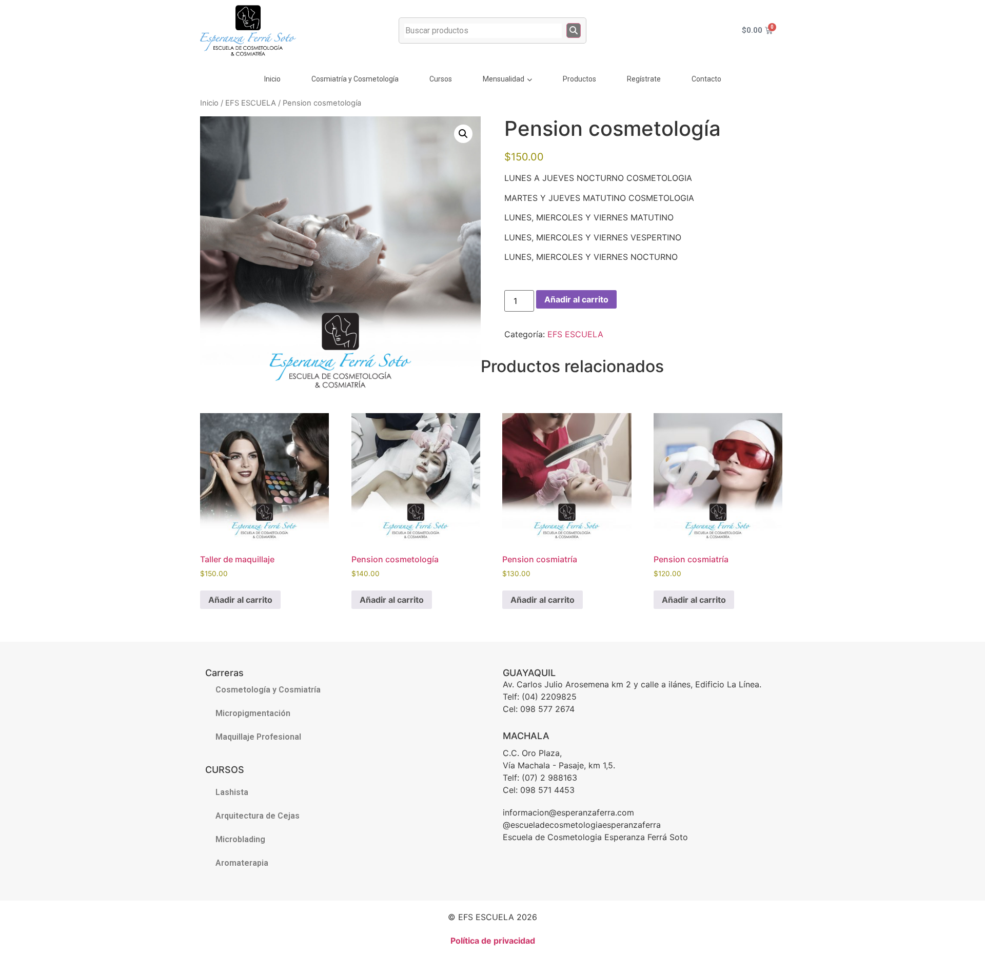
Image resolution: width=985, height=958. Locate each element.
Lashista (231, 792)
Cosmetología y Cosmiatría (268, 690)
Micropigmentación (252, 713)
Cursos (440, 79)
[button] (463, 134)
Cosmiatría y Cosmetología (355, 79)
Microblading (240, 839)
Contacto (706, 79)
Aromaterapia (241, 863)
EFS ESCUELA (250, 103)
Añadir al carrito (576, 299)
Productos (579, 79)
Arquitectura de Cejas (257, 816)
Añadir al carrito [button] (240, 600)
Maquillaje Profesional (258, 737)
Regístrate (644, 79)
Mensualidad (503, 79)
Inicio (272, 79)
